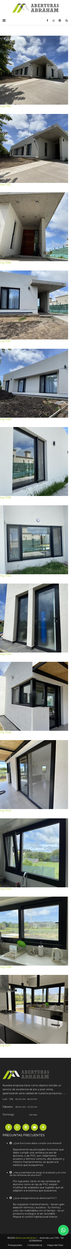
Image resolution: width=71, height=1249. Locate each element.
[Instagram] (25, 1127)
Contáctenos (34, 1245)
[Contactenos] (34, 1127)
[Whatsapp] (17, 1127)
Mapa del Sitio (55, 1245)
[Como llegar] (43, 1127)
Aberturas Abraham (26, 1237)
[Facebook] (8, 1127)
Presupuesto (15, 1245)
